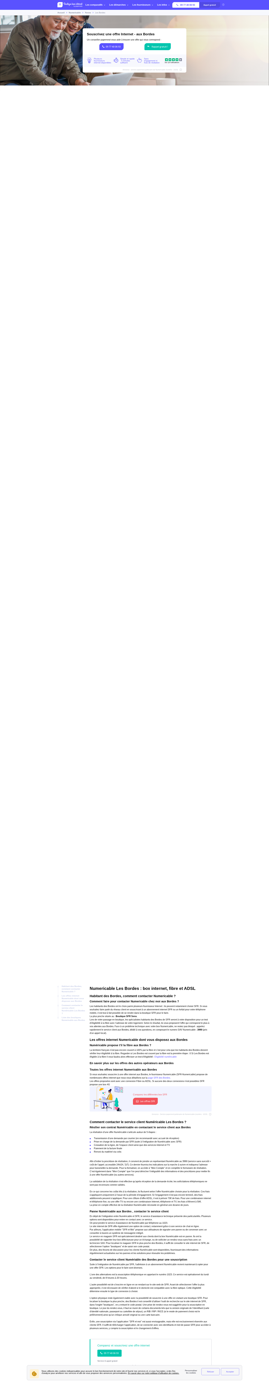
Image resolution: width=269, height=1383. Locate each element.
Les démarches (117, 5)
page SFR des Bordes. (159, 1078)
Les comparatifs (94, 5)
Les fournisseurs (141, 5)
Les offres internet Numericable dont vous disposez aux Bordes (73, 998)
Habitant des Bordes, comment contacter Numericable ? (72, 989)
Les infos (162, 5)
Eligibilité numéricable (166, 1057)
